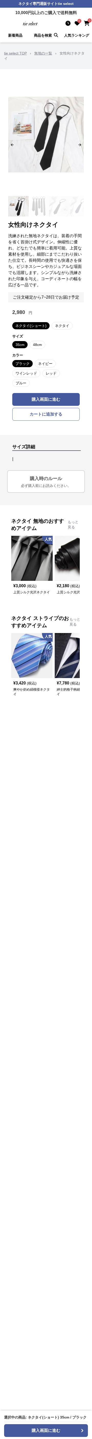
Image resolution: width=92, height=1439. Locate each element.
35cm (20, 345)
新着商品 (15, 35)
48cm (37, 345)
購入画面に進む (46, 399)
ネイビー (45, 364)
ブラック (22, 364)
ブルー (21, 383)
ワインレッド (26, 373)
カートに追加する (46, 414)
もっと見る (73, 524)
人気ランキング (76, 35)
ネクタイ (62, 326)
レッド (51, 373)
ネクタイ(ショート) (31, 326)
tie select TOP (15, 53)
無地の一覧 (43, 53)
